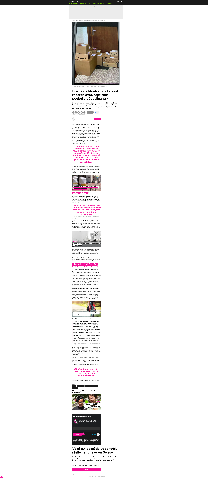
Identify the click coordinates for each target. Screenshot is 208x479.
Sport (90, 3)
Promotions (109, 3)
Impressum (110, 474)
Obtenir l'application (79, 474)
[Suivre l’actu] (96, 112)
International (76, 3)
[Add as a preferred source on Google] (90, 112)
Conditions (116, 474)
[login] (1, 477)
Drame (96, 386)
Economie (82, 3)
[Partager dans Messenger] (76, 112)
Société (86, 3)
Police (82, 386)
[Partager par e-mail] (78, 112)
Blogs (101, 3)
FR (119, 1)
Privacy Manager (101, 476)
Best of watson (89, 386)
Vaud (77, 20)
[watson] (72, 1)
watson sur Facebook (89, 474)
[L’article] (95, 459)
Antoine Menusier (80, 118)
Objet (74, 426)
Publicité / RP (98, 474)
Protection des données (91, 476)
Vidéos (104, 3)
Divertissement (95, 3)
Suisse (70, 3)
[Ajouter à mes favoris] (84, 112)
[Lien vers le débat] (82, 112)
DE (117, 1)
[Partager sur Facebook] (73, 112)
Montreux (75, 388)
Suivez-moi (97, 118)
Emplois (104, 474)
